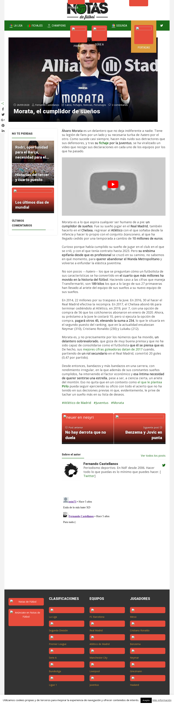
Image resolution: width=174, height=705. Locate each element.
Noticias (87, 104)
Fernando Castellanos (47, 104)
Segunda (121, 25)
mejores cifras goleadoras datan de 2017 (112, 349)
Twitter (88, 476)
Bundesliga (55, 671)
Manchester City (98, 657)
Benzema (135, 644)
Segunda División (58, 630)
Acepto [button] (146, 700)
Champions (58, 25)
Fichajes (37, 25)
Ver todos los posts (153, 455)
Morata (118, 403)
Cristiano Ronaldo (140, 630)
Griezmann (136, 671)
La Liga (17, 25)
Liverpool (95, 671)
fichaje (104, 143)
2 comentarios (120, 104)
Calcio (68, 104)
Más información (161, 700)
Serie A (99, 44)
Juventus (102, 403)
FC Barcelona (97, 616)
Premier (79, 46)
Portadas (144, 47)
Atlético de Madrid (77, 403)
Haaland (134, 684)
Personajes (100, 104)
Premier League (57, 644)
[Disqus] (112, 538)
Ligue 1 (53, 684)
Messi (133, 616)
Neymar (134, 657)
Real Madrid (96, 630)
